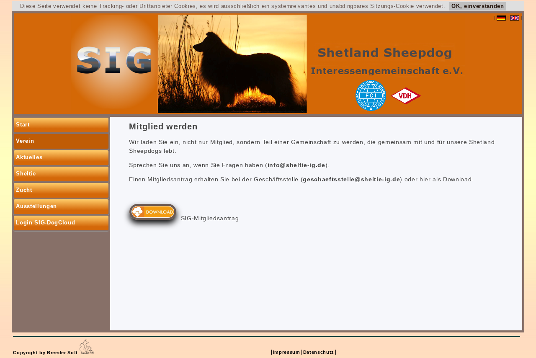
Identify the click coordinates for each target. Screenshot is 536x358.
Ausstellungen (36, 206)
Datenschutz (318, 352)
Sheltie (26, 173)
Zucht (24, 190)
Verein (25, 141)
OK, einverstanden (477, 6)
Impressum (286, 352)
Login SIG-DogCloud (45, 222)
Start (22, 124)
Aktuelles (29, 157)
